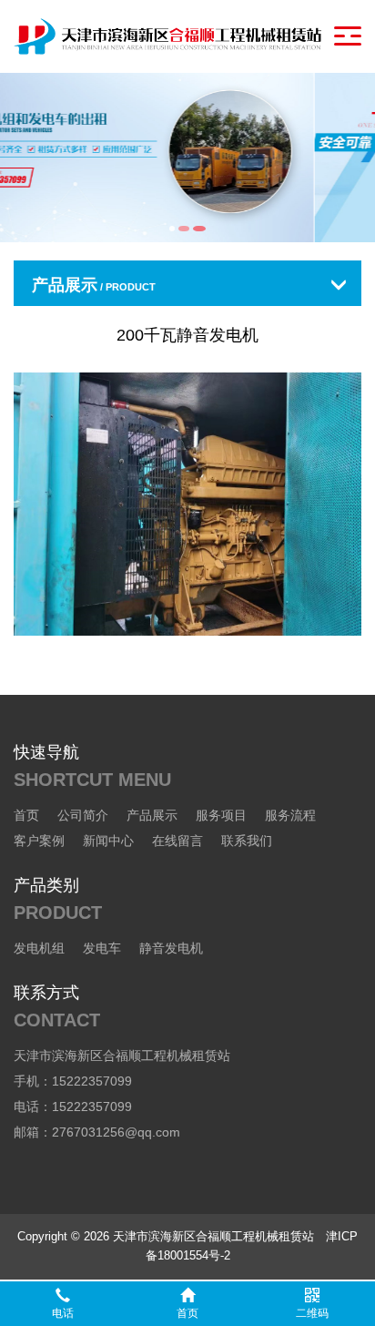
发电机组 (39, 948)
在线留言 (177, 840)
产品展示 (152, 815)
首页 (26, 815)
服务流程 (290, 815)
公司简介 (82, 815)
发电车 (102, 948)
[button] (172, 228)
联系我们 (246, 840)
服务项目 (221, 815)
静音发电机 (171, 948)
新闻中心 (108, 840)
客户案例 (39, 840)
